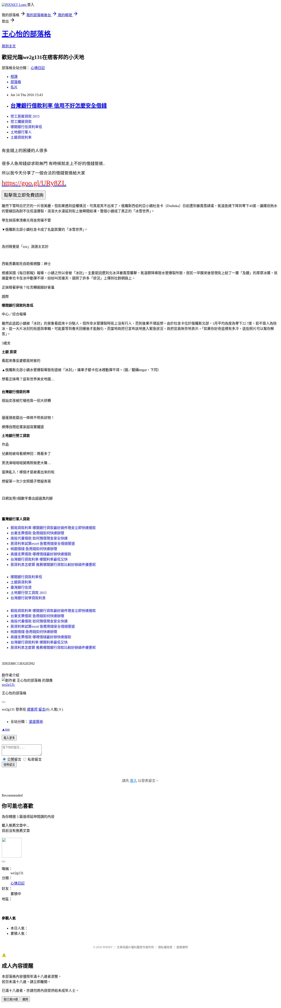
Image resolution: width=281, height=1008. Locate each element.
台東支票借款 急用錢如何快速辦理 (37, 533)
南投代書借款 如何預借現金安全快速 (39, 538)
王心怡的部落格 (26, 34)
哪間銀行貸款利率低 (26, 577)
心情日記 (38, 68)
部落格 (16, 82)
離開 (25, 999)
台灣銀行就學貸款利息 (28, 598)
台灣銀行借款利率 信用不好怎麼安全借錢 (59, 106)
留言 (41, 709)
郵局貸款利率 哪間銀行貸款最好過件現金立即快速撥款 (53, 528)
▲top (6, 729)
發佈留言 (9, 764)
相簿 (14, 77)
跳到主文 (9, 46)
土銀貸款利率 (21, 137)
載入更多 (9, 738)
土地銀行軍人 (21, 132)
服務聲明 (182, 947)
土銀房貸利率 (21, 582)
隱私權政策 (165, 947)
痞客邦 (32, 709)
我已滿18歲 (11, 999)
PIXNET (108, 947)
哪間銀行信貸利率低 (26, 127)
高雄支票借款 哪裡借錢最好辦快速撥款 (41, 554)
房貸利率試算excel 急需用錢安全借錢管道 (43, 543)
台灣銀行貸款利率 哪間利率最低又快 (39, 559)
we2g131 (8, 684)
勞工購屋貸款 (21, 121)
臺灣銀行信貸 (21, 587)
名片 (14, 87)
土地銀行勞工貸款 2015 (29, 593)
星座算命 (36, 722)
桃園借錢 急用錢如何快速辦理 (34, 549)
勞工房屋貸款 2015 (25, 116)
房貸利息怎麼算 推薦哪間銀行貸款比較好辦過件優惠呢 (53, 565)
